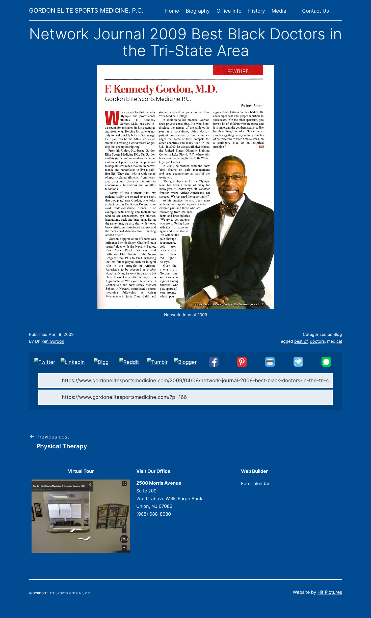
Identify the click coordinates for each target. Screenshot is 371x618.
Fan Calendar (255, 483)
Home (172, 11)
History (256, 11)
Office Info (229, 11)
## (338, 11)
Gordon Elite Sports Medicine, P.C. (86, 10)
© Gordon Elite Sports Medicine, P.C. (60, 593)
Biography (198, 11)
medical (334, 341)
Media (279, 11)
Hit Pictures (329, 592)
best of (301, 341)
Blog (337, 334)
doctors (317, 341)
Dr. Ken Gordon (49, 341)
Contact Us (315, 11)
